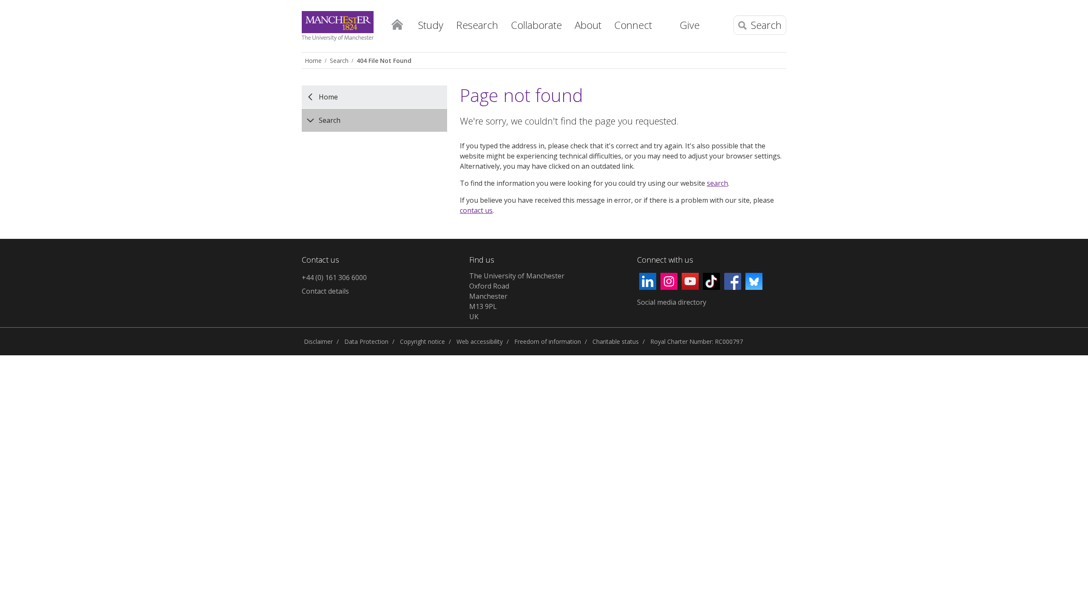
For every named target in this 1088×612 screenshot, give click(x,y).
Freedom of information (547, 341)
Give (690, 25)
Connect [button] (633, 25)
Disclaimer (318, 341)
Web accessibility (479, 341)
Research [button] (477, 25)
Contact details (325, 291)
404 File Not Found (384, 61)
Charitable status (615, 341)
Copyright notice (422, 341)
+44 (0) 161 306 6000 (334, 277)
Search (339, 61)
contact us (476, 210)
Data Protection (366, 341)
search (717, 183)
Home (397, 23)
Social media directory (671, 302)
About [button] (588, 25)
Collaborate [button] (536, 25)
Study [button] (430, 25)
